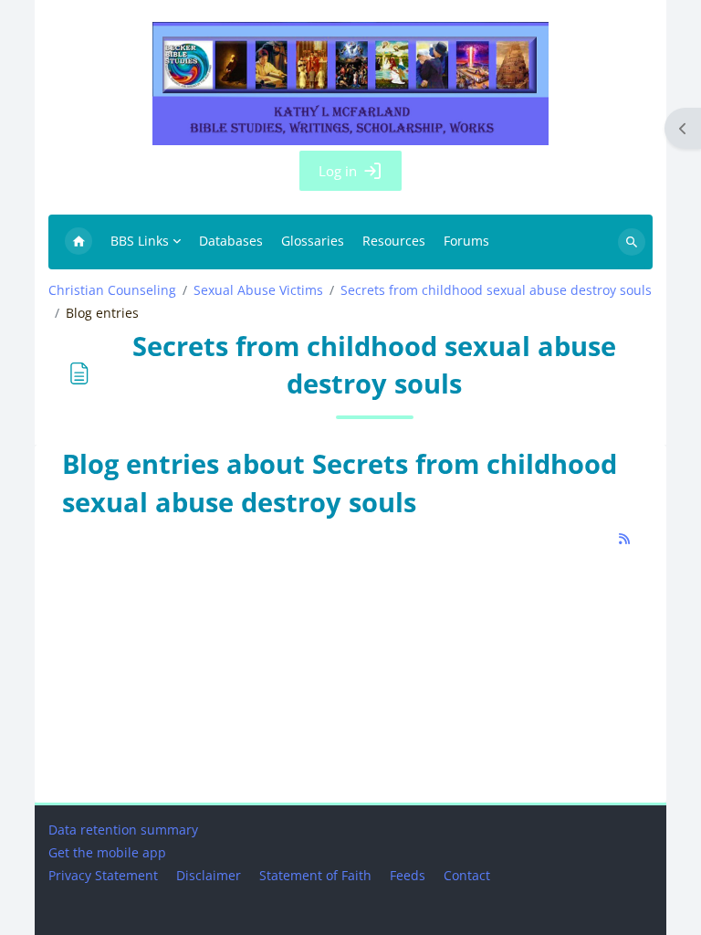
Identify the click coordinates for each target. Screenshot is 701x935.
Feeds (407, 875)
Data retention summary (123, 829)
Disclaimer (208, 875)
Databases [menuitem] (231, 240)
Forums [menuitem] (466, 240)
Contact (467, 875)
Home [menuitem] (78, 242)
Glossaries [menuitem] (312, 240)
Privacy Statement (103, 875)
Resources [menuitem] (393, 240)
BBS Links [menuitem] (139, 240)
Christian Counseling (112, 290)
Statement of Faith (315, 875)
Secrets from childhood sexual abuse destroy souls (496, 290)
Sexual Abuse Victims (258, 290)
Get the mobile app (107, 852)
